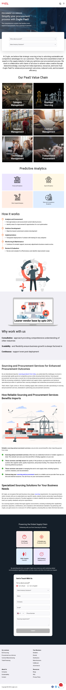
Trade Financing (6, 660)
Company (4, 672)
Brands (35, 655)
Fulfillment (36, 663)
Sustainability (5, 674)
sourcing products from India (27, 374)
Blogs (34, 672)
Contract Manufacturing (8, 658)
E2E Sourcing (5, 652)
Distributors (36, 658)
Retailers (35, 652)
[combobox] (33, 39)
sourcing (37, 494)
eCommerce (36, 665)
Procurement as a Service (9, 655)
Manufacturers (37, 660)
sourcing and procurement (26, 474)
